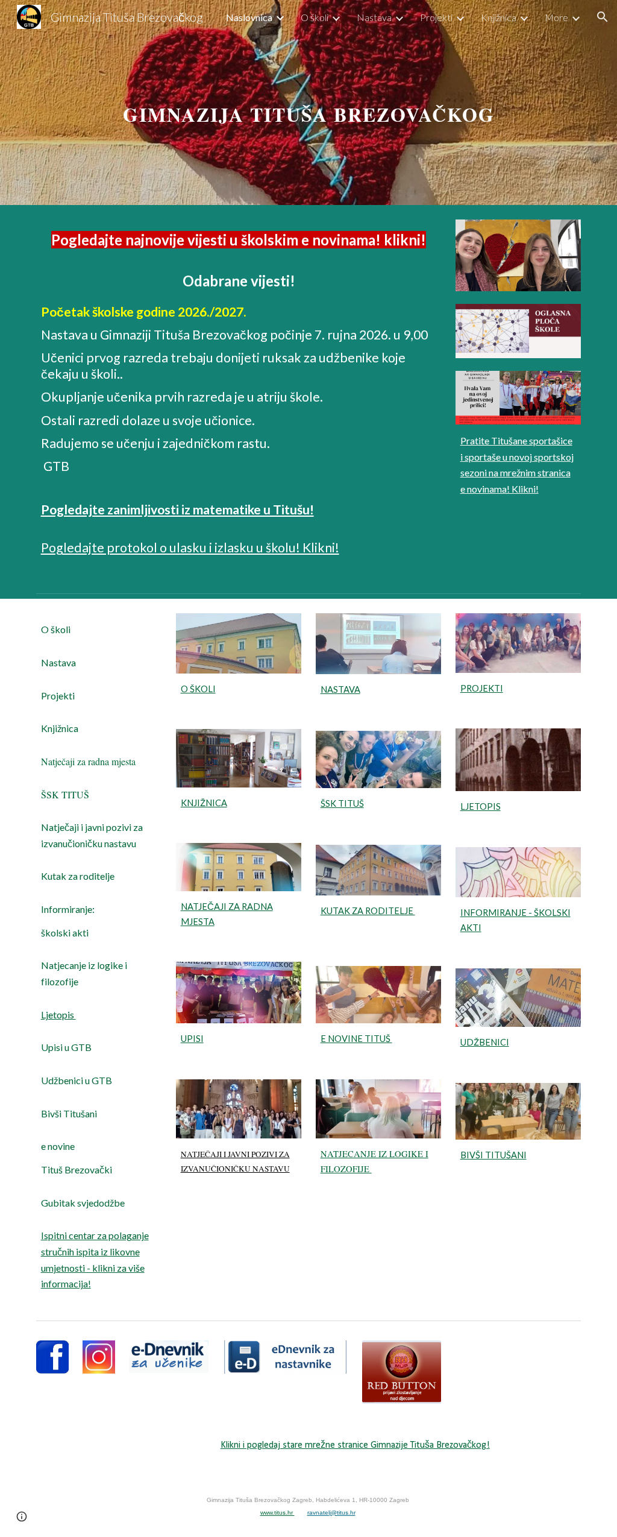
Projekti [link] (436, 17)
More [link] (556, 17)
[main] (308, 102)
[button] (602, 16)
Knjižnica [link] (498, 17)
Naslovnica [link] (249, 17)
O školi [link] (314, 17)
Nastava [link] (374, 17)
